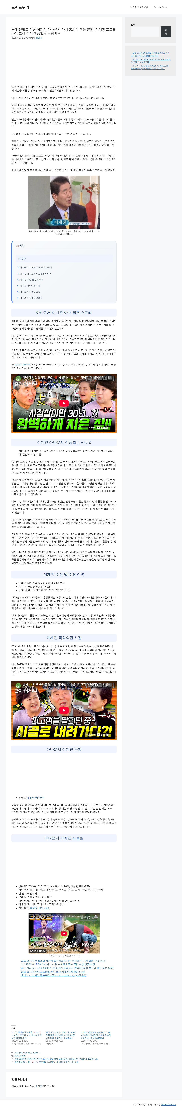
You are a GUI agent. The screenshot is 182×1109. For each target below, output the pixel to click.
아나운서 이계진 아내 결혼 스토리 (36, 267)
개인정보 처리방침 (139, 7)
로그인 (39, 1086)
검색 (133, 24)
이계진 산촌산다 (35, 797)
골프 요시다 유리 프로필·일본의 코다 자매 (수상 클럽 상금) (53, 971)
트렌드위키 (20, 7)
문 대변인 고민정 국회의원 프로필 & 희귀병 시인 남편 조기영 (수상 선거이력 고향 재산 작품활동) (61, 1035)
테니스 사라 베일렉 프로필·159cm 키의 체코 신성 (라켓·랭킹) (54, 975)
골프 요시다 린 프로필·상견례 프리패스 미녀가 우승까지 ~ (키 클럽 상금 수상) (63, 960)
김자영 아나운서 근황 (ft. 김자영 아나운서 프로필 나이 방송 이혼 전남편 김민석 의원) (26, 1035)
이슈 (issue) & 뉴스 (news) (27, 1052)
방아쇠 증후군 (22, 364)
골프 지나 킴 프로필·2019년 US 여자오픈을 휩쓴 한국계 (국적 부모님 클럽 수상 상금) (67, 968)
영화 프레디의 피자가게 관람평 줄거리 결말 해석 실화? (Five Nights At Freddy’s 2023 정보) (56, 1059)
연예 (17, 1056)
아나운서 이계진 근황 (30, 291)
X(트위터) (44, 908)
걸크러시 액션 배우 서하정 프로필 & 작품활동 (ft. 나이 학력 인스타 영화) (47, 1062)
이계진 (23, 1056)
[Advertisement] (35, 64)
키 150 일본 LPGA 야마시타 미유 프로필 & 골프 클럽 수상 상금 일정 (58, 964)
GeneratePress (168, 1104)
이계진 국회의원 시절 (30, 285)
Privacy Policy (161, 7)
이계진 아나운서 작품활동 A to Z (35, 273)
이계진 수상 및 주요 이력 (32, 279)
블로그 (33, 908)
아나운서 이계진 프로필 (31, 297)
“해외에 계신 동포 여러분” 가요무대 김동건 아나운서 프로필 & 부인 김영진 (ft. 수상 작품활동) (96, 1035)
